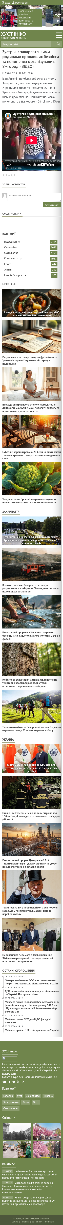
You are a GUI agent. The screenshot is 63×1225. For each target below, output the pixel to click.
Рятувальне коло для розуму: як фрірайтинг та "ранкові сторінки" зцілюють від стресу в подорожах (29, 360)
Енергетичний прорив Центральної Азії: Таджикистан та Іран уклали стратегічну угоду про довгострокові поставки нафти (29, 863)
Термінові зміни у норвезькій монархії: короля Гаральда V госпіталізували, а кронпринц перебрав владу (29, 911)
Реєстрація (21, 3)
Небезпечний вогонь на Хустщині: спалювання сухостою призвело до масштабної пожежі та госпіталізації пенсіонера (29, 1174)
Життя (8, 269)
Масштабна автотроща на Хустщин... (26, 21)
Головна (8, 1096)
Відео (26, 1102)
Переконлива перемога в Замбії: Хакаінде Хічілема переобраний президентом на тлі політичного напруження (27, 958)
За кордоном (10, 1102)
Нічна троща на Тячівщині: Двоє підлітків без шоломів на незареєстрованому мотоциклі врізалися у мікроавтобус (28, 1201)
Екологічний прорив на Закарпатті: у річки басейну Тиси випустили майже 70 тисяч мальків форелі (31, 635)
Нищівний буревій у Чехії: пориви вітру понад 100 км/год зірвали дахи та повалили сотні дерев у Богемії (31, 816)
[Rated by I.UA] (9, 1061)
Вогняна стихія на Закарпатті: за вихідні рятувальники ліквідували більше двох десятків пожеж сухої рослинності (30, 588)
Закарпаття (33, 1096)
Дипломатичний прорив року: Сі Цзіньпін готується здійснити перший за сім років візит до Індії (32, 768)
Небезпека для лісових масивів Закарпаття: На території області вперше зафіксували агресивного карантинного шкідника (29, 683)
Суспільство (11, 253)
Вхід (7, 3)
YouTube (18, 1081)
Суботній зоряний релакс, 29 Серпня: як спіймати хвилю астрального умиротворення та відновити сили (31, 455)
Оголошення (10, 1108)
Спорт (7, 264)
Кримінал (9, 258)
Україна (48, 1096)
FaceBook (10, 1081)
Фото (36, 1102)
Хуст (19, 1096)
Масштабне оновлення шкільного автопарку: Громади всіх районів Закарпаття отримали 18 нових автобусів (31, 540)
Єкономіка (10, 247)
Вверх (15, 1222)
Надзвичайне (12, 242)
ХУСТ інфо (13, 35)
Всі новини (37, 1222)
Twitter (13, 1081)
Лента (23, 1081)
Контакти (49, 1222)
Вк (4, 1082)
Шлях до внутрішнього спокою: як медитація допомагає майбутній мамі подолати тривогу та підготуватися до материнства (30, 408)
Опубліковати (52, 205)
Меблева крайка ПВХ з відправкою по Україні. (32, 1030)
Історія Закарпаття (15, 275)
